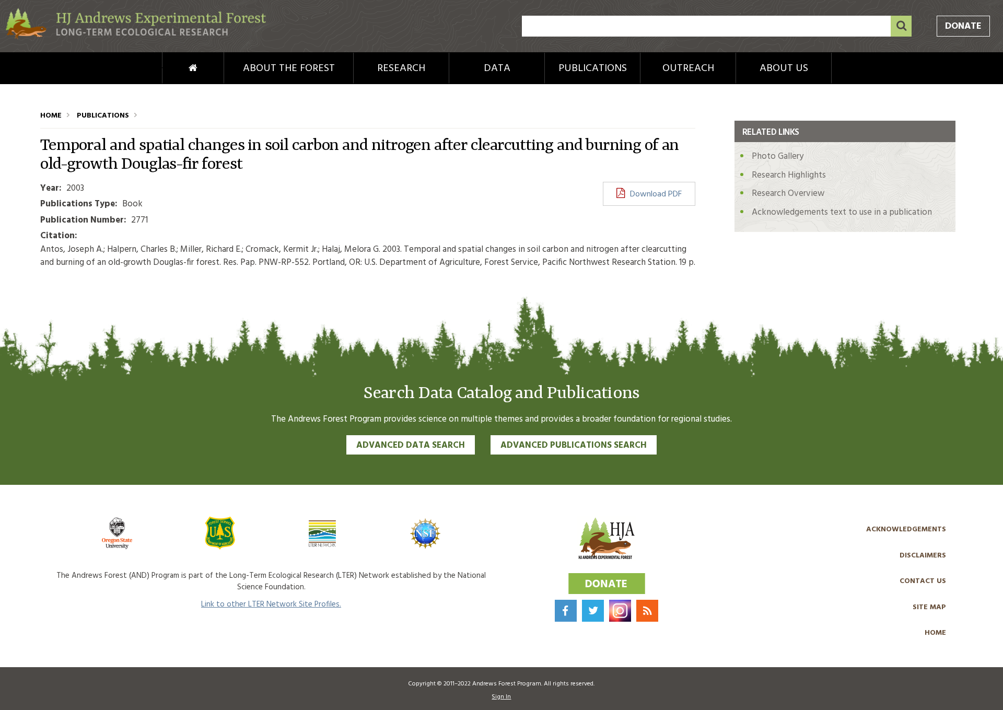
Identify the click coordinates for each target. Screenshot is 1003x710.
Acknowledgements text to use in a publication (842, 212)
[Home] (135, 37)
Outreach (688, 68)
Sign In (501, 697)
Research (401, 68)
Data (497, 68)
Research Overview (788, 194)
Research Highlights (789, 175)
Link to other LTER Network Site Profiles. (271, 604)
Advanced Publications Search (573, 445)
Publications (592, 68)
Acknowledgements (906, 529)
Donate (963, 26)
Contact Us (923, 581)
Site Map (929, 607)
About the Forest (289, 68)
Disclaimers (923, 556)
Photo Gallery (777, 156)
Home (175, 68)
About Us (784, 68)
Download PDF (656, 194)
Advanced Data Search (410, 445)
